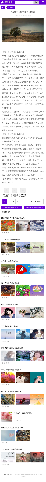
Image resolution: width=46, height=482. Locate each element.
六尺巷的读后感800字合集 (11, 239)
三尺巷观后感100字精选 (10, 326)
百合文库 (8, 2)
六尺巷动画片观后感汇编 (10, 283)
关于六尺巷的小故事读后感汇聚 (13, 218)
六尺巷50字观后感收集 (9, 261)
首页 (3, 7)
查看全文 (38, 201)
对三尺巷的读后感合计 (9, 305)
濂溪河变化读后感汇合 (11, 208)
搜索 (36, 2)
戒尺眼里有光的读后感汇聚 (11, 391)
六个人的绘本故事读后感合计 (12, 449)
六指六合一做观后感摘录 (23, 413)
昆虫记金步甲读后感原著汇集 (34, 208)
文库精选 (11, 7)
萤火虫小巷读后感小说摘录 (11, 370)
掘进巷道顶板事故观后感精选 (12, 348)
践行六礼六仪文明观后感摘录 (12, 428)
